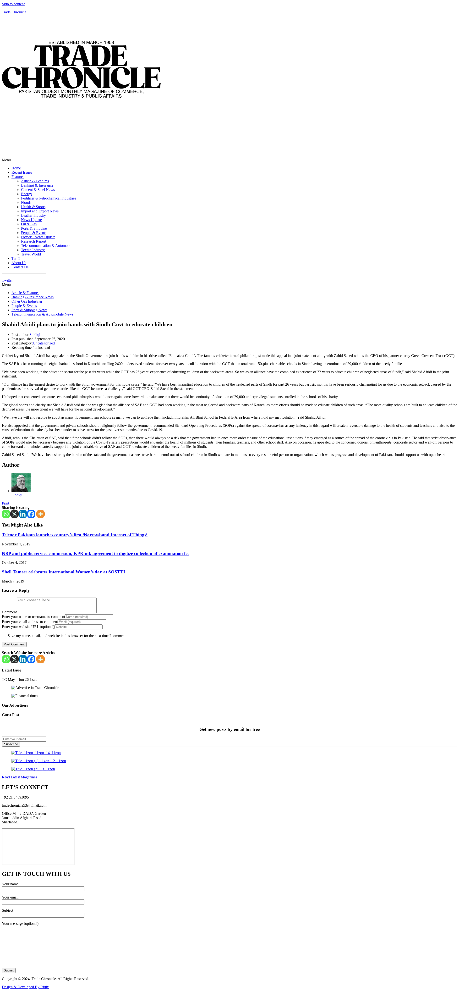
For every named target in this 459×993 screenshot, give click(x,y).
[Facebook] (31, 514)
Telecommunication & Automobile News (42, 314)
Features (17, 177)
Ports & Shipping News (29, 310)
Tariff (15, 258)
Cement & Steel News (38, 190)
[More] (40, 514)
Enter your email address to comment (30, 622)
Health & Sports (33, 207)
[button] (229, 160)
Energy (26, 194)
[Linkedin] (23, 514)
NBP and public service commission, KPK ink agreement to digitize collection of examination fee (95, 553)
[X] (14, 514)
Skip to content (13, 4)
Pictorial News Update (38, 237)
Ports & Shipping (34, 228)
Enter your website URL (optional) (28, 627)
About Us (18, 263)
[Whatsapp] (6, 514)
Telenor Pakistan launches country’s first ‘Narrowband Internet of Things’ (75, 534)
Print (5, 503)
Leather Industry (33, 215)
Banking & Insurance (37, 185)
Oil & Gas (29, 224)
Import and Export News (40, 211)
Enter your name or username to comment (33, 617)
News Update (31, 220)
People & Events (33, 233)
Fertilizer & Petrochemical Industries (48, 198)
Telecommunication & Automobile (47, 246)
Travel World (31, 254)
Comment (9, 612)
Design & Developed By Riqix (25, 987)
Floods (26, 202)
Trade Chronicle (14, 12)
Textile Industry (33, 250)
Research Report (33, 241)
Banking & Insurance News (32, 297)
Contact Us (19, 267)
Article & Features (35, 181)
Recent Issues (21, 172)
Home (16, 168)
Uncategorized (44, 343)
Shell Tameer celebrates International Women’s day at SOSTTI (63, 571)
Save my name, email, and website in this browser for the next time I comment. (67, 636)
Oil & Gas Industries (27, 301)
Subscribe (11, 744)
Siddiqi (34, 335)
